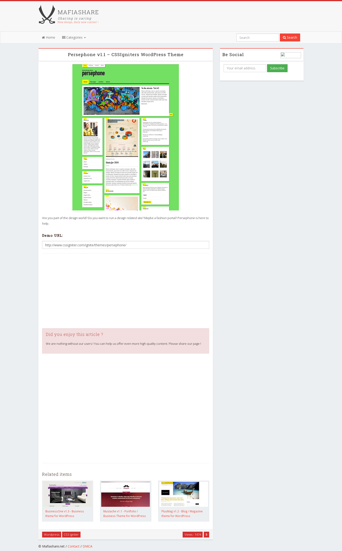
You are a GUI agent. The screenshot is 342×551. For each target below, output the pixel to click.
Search (291, 37)
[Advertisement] (125, 291)
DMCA (87, 546)
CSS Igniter (71, 534)
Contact (74, 546)
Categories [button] (74, 37)
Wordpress (51, 534)
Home (50, 37)
